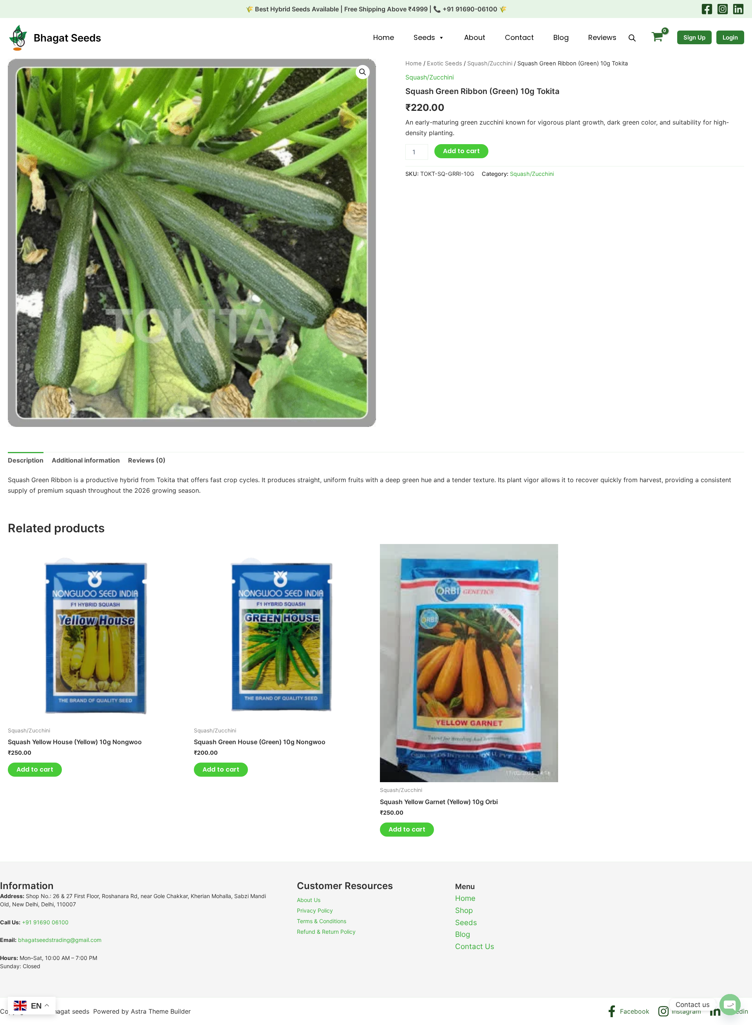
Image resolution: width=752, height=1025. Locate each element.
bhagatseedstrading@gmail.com (59, 939)
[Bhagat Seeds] (17, 37)
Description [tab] (25, 460)
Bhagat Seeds (67, 38)
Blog (561, 37)
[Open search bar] (632, 37)
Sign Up (694, 37)
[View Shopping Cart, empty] (657, 38)
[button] (363, 72)
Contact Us (474, 946)
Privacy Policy (315, 910)
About (474, 37)
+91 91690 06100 (45, 922)
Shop (464, 910)
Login (730, 37)
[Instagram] (722, 9)
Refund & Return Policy (326, 931)
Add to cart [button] (34, 769)
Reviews (602, 37)
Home (383, 37)
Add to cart (461, 150)
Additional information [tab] (86, 460)
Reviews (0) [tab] (147, 460)
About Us (308, 900)
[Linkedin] (738, 9)
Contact (519, 37)
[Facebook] (707, 9)
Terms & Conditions (321, 921)
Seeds (424, 37)
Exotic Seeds (444, 63)
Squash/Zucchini (489, 63)
